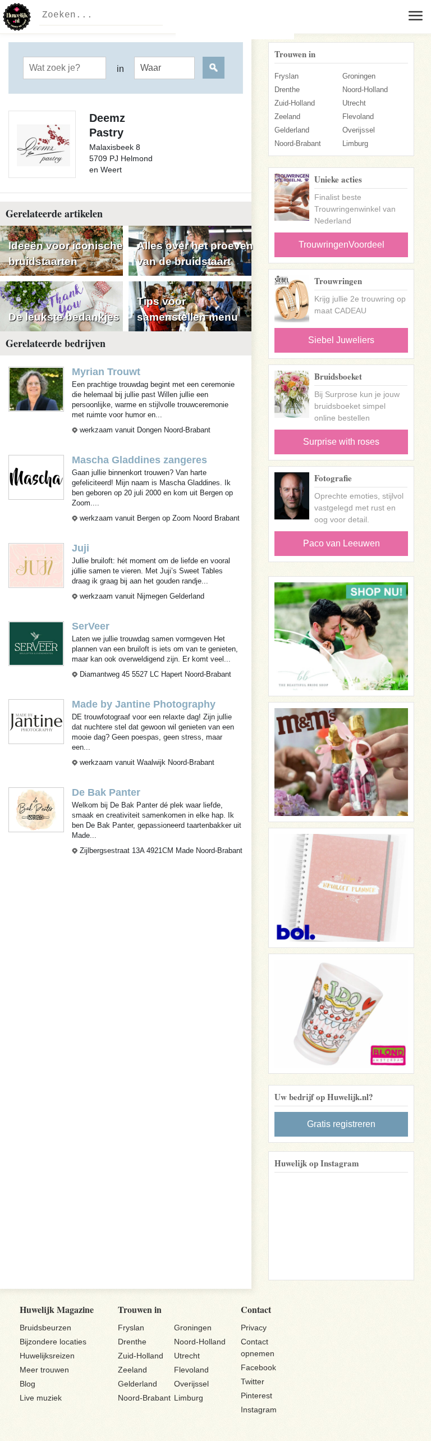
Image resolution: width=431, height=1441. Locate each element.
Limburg (355, 143)
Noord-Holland (365, 89)
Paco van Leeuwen (341, 543)
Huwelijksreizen (47, 1355)
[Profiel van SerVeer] (36, 642)
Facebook (258, 1367)
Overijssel (358, 130)
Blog (27, 1383)
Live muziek (41, 1397)
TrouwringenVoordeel (341, 244)
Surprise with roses (341, 441)
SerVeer (90, 626)
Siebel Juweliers (341, 340)
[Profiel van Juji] (36, 564)
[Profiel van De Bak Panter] (36, 809)
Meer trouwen (44, 1369)
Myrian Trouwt (106, 371)
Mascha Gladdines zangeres (139, 460)
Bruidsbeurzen (45, 1327)
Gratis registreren (341, 1124)
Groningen (358, 76)
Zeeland (287, 116)
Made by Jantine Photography (144, 704)
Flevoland (358, 116)
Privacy (254, 1327)
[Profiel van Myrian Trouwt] (36, 388)
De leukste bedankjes (64, 317)
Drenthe (287, 89)
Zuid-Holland (294, 103)
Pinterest (256, 1395)
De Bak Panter (106, 792)
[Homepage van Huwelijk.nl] (17, 17)
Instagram (259, 1409)
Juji (80, 548)
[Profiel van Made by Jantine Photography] (36, 721)
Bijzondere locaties (53, 1341)
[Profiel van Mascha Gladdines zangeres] (36, 476)
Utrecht (354, 103)
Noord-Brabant (297, 143)
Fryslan (286, 76)
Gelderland (291, 130)
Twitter (252, 1381)
